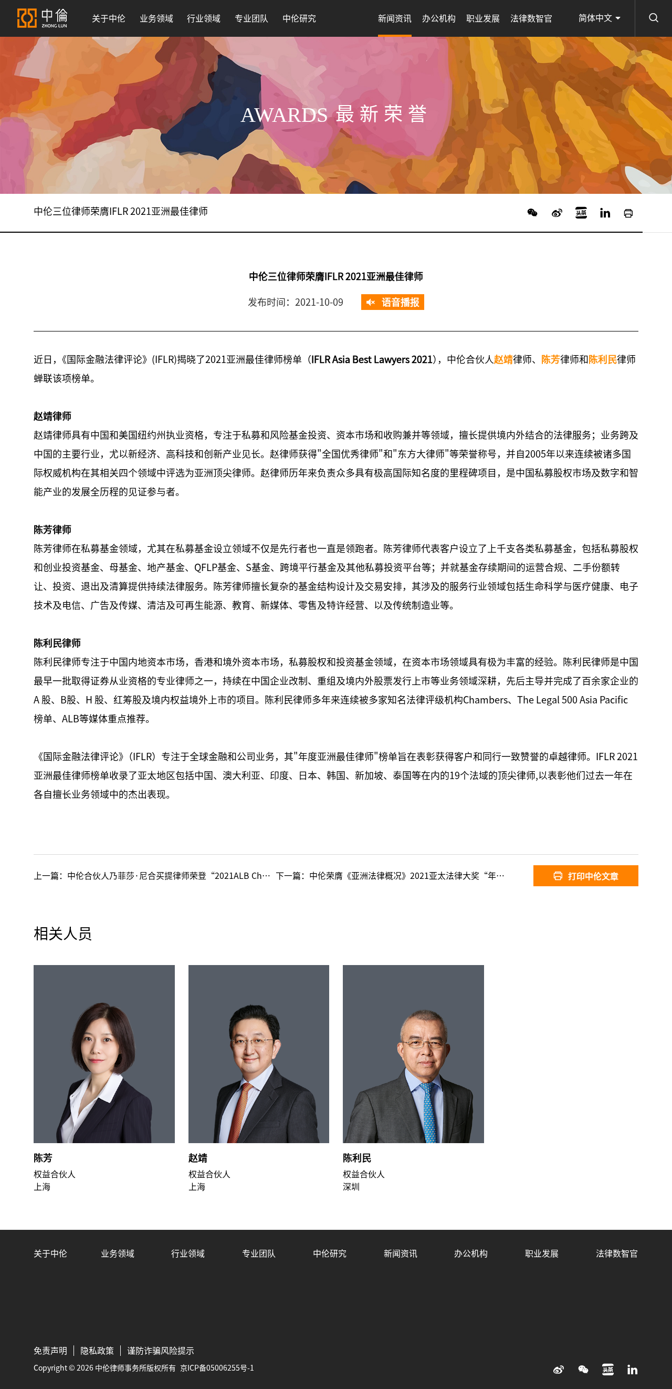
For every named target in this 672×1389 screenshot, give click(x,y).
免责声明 (50, 1350)
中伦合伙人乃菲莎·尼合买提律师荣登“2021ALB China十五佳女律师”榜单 (208, 876)
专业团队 (251, 18)
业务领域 (156, 18)
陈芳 (43, 1158)
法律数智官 (531, 18)
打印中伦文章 (593, 876)
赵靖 (197, 1158)
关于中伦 (108, 18)
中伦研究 (299, 18)
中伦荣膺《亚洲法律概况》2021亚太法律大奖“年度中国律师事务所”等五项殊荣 (461, 876)
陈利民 (357, 1158)
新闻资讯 (395, 18)
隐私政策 (97, 1350)
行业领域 (203, 18)
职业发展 (483, 18)
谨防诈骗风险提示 (160, 1350)
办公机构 (439, 18)
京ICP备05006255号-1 (217, 1368)
